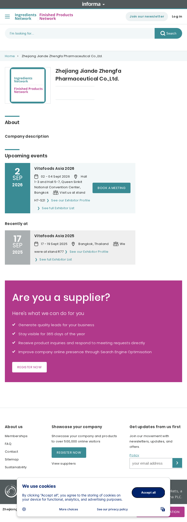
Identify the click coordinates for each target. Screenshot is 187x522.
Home (10, 56)
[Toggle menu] (7, 16)
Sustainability (16, 467)
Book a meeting (111, 188)
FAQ (8, 443)
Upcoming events (70, 93)
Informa (93, 4)
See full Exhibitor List (58, 208)
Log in (177, 16)
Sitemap (12, 459)
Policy (134, 455)
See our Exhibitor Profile (70, 200)
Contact (11, 451)
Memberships (16, 436)
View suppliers (64, 463)
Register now (29, 367)
